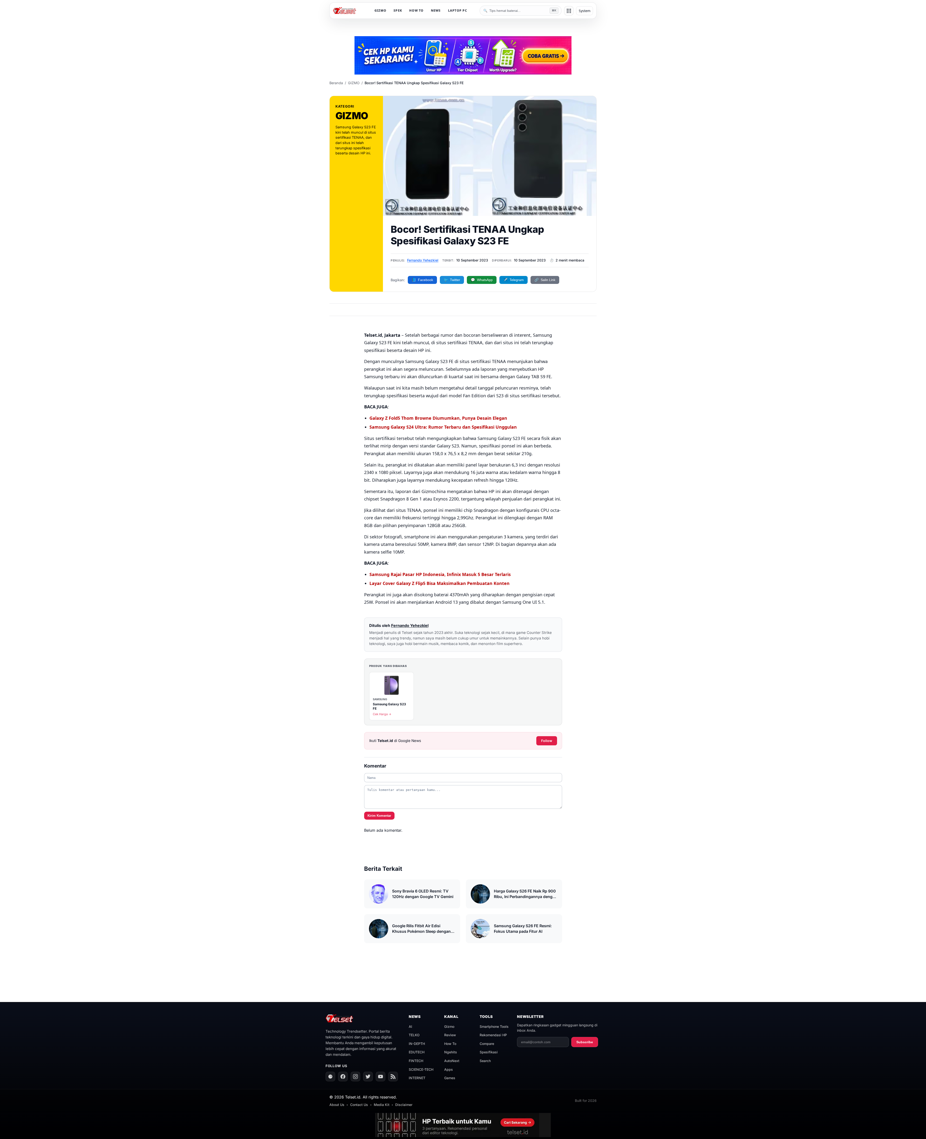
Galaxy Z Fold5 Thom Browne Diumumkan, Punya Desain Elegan (438, 418)
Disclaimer (403, 1105)
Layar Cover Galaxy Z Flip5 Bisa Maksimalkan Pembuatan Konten (439, 583)
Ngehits (450, 1052)
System (584, 10)
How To (450, 1044)
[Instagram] (355, 1076)
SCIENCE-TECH (421, 1069)
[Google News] (330, 1076)
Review (450, 1035)
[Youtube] (380, 1076)
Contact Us (359, 1105)
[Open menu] (569, 11)
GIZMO (380, 10)
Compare (487, 1044)
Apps (448, 1069)
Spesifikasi (489, 1052)
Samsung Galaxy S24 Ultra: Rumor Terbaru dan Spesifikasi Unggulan (443, 427)
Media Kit (381, 1105)
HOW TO (416, 10)
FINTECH (416, 1061)
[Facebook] (343, 1076)
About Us (336, 1105)
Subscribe (584, 1042)
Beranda (336, 83)
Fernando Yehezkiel (422, 260)
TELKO (414, 1035)
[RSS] (393, 1076)
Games (449, 1078)
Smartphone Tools (494, 1026)
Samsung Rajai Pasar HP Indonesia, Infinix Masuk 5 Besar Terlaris (440, 574)
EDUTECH (416, 1052)
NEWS (436, 10)
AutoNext (451, 1061)
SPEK (398, 10)
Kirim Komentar (379, 815)
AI (410, 1026)
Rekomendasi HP (493, 1035)
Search (485, 1061)
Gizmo (449, 1026)
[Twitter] (368, 1076)
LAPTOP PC (457, 10)
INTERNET (417, 1078)
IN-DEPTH (417, 1044)
